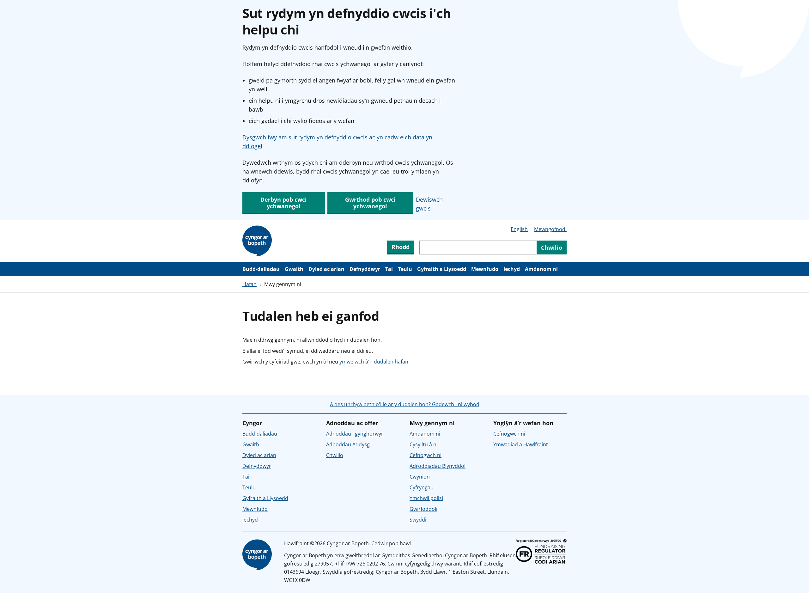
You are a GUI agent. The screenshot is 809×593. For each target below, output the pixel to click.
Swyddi (418, 519)
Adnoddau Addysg (348, 444)
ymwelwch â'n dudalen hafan (373, 361)
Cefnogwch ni (425, 455)
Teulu (405, 269)
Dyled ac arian (326, 269)
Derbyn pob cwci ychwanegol (283, 203)
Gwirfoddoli (423, 508)
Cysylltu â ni (424, 444)
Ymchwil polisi (426, 498)
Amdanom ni (541, 269)
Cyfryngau (422, 487)
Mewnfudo (484, 269)
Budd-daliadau (261, 269)
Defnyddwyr (365, 269)
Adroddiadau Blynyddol (437, 465)
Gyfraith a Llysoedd (441, 269)
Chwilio (334, 455)
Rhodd (401, 247)
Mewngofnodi (550, 229)
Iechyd (511, 269)
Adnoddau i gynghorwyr (354, 433)
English (519, 229)
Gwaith (294, 269)
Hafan (249, 284)
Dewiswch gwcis (429, 204)
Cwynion (420, 476)
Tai (389, 269)
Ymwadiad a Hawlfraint (520, 444)
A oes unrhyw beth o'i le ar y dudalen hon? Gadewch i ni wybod (404, 404)
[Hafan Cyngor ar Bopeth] (258, 241)
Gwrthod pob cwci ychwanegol (370, 203)
